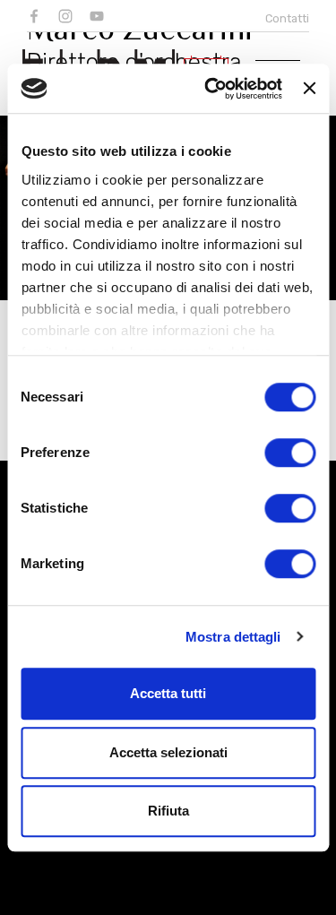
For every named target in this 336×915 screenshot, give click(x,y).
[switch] (289, 452)
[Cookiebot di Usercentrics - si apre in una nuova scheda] (211, 88)
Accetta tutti (168, 693)
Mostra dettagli (233, 636)
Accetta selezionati (168, 752)
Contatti (287, 18)
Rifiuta (168, 810)
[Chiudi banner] (309, 88)
